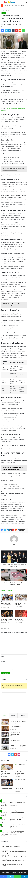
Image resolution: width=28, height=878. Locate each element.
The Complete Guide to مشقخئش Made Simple (20, 773)
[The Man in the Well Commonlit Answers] (5, 734)
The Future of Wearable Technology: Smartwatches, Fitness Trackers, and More (17, 802)
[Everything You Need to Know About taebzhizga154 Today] (5, 747)
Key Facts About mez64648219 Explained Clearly (14, 5)
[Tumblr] (10, 530)
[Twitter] (5, 530)
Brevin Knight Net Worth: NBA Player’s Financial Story (6, 619)
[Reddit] (16, 530)
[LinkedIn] (8, 530)
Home (3, 10)
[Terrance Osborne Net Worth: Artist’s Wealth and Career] (21, 597)
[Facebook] (2, 530)
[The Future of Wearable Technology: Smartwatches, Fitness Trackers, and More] (5, 804)
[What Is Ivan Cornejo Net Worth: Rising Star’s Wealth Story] (21, 613)
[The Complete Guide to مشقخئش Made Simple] (5, 728)
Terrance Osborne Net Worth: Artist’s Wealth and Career (20, 603)
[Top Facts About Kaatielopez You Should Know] (5, 741)
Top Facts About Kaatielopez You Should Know (19, 788)
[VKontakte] (19, 530)
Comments (22, 715)
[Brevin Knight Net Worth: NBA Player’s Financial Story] (7, 613)
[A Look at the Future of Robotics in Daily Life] (5, 820)
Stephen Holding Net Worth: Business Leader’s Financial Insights (6, 604)
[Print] (24, 530)
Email (2, 656)
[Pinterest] (13, 530)
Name (3, 651)
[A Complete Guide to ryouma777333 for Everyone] (5, 722)
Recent (4, 715)
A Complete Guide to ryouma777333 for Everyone (6, 773)
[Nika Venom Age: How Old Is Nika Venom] (5, 827)
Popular (13, 715)
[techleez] (9, 2)
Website (3, 661)
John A (4, 24)
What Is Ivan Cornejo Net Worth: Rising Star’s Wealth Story (20, 619)
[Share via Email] (21, 530)
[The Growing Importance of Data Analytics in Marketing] (5, 813)
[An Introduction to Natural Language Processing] (5, 833)
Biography (8, 10)
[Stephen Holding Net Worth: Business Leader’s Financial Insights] (7, 597)
